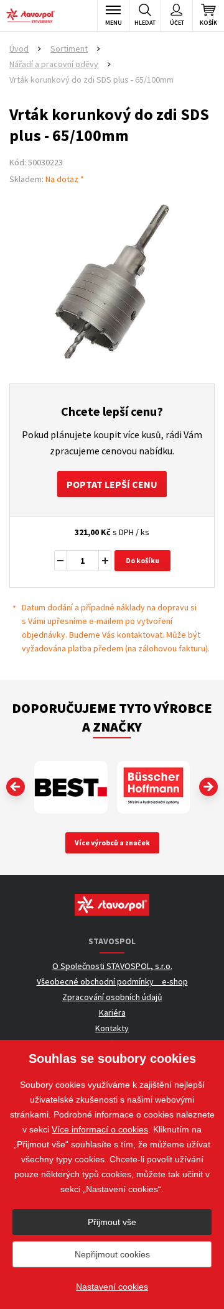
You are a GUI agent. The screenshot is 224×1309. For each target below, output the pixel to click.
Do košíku (142, 560)
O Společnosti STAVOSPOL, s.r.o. (112, 965)
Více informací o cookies (100, 1129)
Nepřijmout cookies (112, 1254)
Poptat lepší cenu (112, 484)
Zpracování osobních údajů (112, 997)
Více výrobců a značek (112, 842)
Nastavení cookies (112, 1287)
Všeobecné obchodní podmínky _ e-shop (112, 981)
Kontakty (112, 1028)
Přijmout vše (112, 1222)
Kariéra (112, 1012)
